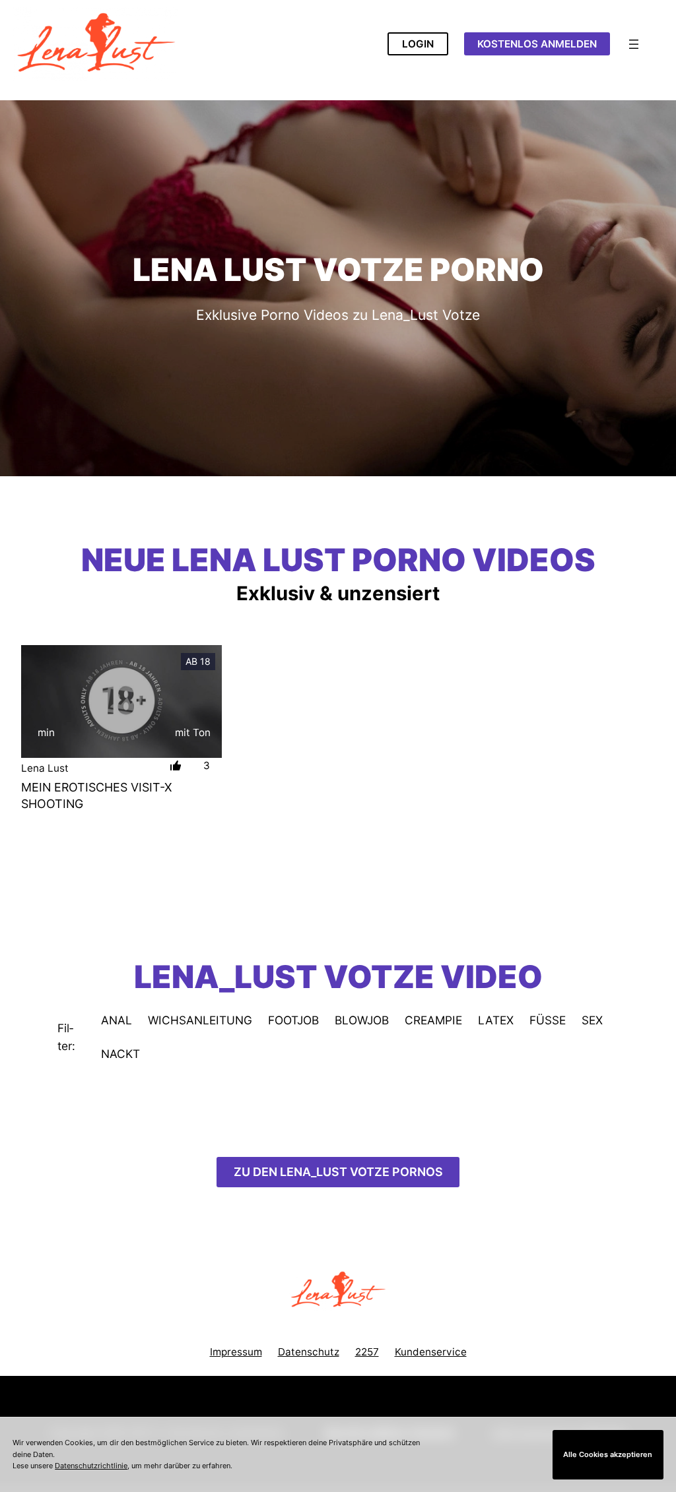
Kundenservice (431, 1352)
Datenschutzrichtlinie (91, 1465)
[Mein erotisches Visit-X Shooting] (121, 701)
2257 (367, 1352)
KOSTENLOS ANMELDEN (537, 44)
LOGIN (418, 44)
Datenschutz (308, 1352)
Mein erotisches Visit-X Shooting (96, 795)
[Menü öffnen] (634, 44)
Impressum (236, 1352)
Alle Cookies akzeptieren (607, 1454)
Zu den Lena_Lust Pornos (338, 1172)
